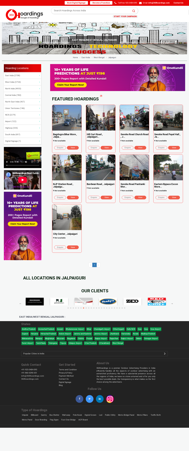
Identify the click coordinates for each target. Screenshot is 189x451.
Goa (139, 329)
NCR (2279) (10, 115)
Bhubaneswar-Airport (75, 329)
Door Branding (41, 420)
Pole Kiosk (77, 415)
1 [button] (68, 308)
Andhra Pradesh (28, 329)
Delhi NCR (131, 329)
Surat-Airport (27, 343)
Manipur (39, 338)
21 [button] (119, 308)
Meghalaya (49, 338)
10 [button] (91, 308)
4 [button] (75, 308)
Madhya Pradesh (148, 334)
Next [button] (172, 303)
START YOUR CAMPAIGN (126, 16)
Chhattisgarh (118, 329)
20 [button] (117, 308)
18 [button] (111, 308)
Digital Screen (90, 415)
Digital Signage (65, 382)
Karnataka (126, 334)
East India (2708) (12, 75)
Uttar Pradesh (90, 343)
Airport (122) (10, 121)
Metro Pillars (142, 415)
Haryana (34, 334)
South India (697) (12, 134)
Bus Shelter (54, 415)
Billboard (34, 415)
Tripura (63, 343)
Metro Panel (27, 420)
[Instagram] (110, 397)
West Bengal (117, 343)
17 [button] (109, 308)
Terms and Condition (68, 369)
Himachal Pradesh (48, 334)
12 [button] (96, 308)
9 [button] (88, 308)
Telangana (52, 343)
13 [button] (99, 308)
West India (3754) (13, 82)
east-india (86, 57)
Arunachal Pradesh (46, 329)
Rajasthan (114, 338)
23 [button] (124, 308)
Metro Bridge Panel (126, 415)
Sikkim (138, 338)
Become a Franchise (102, 3)
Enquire (60, 147)
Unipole (25, 415)
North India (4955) (13, 88)
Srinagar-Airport (151, 338)
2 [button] (70, 308)
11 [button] (93, 308)
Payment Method (66, 376)
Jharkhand (114, 334)
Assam (60, 329)
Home (75, 57)
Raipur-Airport (101, 338)
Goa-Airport (156, 329)
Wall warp (66, 415)
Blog (61, 385)
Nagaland (71, 338)
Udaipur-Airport (75, 343)
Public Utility (110, 415)
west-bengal (99, 57)
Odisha (81, 338)
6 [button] (81, 308)
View (73, 147)
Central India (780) (13, 95)
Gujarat (25, 334)
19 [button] (114, 308)
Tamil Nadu (41, 343)
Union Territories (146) (15, 108)
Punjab (89, 338)
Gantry (44, 415)
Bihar (89, 329)
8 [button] (86, 308)
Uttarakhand (104, 343)
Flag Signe (54, 420)
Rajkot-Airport (127, 338)
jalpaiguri (112, 57)
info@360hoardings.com (159, 3)
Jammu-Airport (100, 334)
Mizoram (60, 338)
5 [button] (78, 308)
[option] (94, 38)
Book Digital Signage (78, 3)
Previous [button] (20, 303)
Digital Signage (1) (13, 141)
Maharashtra (27, 338)
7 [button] (83, 308)
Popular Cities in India (33, 353)
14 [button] (101, 308)
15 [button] (104, 308)
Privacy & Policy (65, 373)
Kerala (135, 334)
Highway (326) (11, 128)
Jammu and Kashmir (82, 334)
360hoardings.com (30, 379)
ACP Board (83, 420)
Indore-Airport (65, 334)
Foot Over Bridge (68, 420)
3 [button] (73, 308)
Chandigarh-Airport (102, 329)
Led (100, 415)
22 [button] (122, 308)
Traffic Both (156, 415)
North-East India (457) (15, 102)
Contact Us (178, 3)
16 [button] (106, 308)
